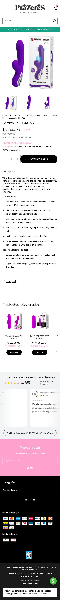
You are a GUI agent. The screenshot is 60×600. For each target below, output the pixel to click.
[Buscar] (54, 21)
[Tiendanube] (30, 581)
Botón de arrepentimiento (30, 576)
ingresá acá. (48, 573)
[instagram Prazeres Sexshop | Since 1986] (26, 499)
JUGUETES (15, 116)
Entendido (44, 594)
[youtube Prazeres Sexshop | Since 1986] (34, 499)
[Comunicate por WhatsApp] (53, 581)
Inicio (4, 116)
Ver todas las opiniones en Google (30, 433)
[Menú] (4, 9)
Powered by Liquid (30, 583)
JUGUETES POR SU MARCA (36, 116)
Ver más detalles (12, 150)
